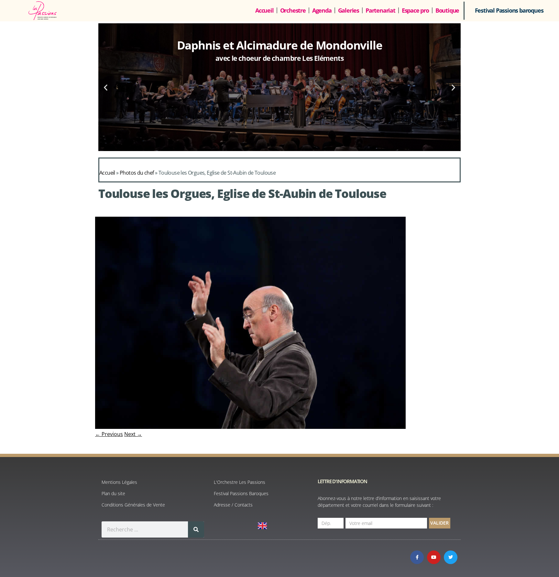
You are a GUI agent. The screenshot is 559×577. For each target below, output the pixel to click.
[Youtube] (434, 557)
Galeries (348, 10)
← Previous (109, 434)
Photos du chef (137, 172)
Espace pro (415, 10)
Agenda (322, 10)
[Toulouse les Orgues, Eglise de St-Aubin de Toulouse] (250, 426)
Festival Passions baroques (509, 10)
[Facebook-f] (417, 557)
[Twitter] (450, 557)
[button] (106, 87)
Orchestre (293, 10)
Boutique (447, 10)
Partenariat (380, 10)
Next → (133, 434)
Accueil (264, 10)
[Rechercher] (196, 529)
